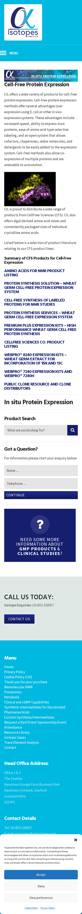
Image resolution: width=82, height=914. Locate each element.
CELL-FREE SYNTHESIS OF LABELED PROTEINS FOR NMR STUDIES (34, 302)
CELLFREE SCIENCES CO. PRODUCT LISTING (34, 344)
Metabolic (12, 697)
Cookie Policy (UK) (18, 677)
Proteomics (13, 692)
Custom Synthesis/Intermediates (29, 717)
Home (8, 667)
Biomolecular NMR (18, 687)
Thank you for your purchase (25, 682)
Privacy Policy (48, 907)
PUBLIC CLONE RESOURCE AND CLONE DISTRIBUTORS (37, 386)
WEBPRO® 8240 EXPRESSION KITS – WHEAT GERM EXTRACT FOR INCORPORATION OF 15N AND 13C (35, 358)
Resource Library (17, 732)
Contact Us (19, 619)
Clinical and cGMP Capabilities (26, 702)
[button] (76, 839)
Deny (41, 886)
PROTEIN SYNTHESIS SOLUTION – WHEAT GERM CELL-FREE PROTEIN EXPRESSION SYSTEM (40, 287)
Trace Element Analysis (21, 742)
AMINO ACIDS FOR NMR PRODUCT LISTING (34, 272)
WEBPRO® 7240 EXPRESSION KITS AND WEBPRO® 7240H (38, 373)
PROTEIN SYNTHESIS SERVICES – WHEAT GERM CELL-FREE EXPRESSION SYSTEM (39, 314)
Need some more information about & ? (40, 546)
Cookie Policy (31, 907)
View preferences (41, 898)
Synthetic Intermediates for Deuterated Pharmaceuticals (34, 710)
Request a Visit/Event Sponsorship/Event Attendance (35, 725)
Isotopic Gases (15, 737)
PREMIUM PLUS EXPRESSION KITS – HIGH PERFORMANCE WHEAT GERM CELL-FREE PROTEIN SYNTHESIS (40, 329)
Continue (15, 495)
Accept (41, 875)
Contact (10, 747)
